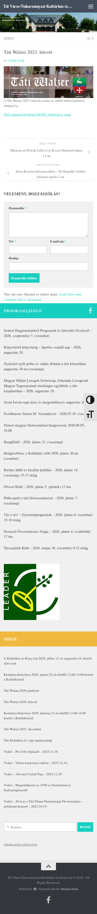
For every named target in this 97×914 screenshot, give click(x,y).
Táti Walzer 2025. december (22, 729)
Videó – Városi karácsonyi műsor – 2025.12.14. (36, 762)
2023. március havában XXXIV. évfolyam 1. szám (37, 114)
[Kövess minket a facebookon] (90, 311)
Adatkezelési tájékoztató (20, 844)
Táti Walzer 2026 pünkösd (21, 690)
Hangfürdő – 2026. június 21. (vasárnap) (33, 441)
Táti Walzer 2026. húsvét (20, 702)
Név (12, 241)
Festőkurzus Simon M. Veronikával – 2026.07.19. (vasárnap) (48, 413)
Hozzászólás (17, 208)
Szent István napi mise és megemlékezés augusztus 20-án (47, 402)
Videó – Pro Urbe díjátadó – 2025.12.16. (31, 751)
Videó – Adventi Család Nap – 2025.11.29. (33, 774)
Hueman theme (69, 889)
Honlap (13, 258)
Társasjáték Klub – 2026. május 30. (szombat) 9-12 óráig (46, 547)
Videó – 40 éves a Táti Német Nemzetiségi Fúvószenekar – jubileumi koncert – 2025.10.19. (43, 803)
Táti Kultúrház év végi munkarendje (28, 740)
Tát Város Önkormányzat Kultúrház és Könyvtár (38, 6)
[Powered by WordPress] (35, 889)
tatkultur (16, 60)
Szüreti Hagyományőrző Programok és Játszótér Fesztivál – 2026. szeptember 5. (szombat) (48, 333)
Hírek (9, 38)
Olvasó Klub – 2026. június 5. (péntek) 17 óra (37, 486)
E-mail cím (58, 241)
